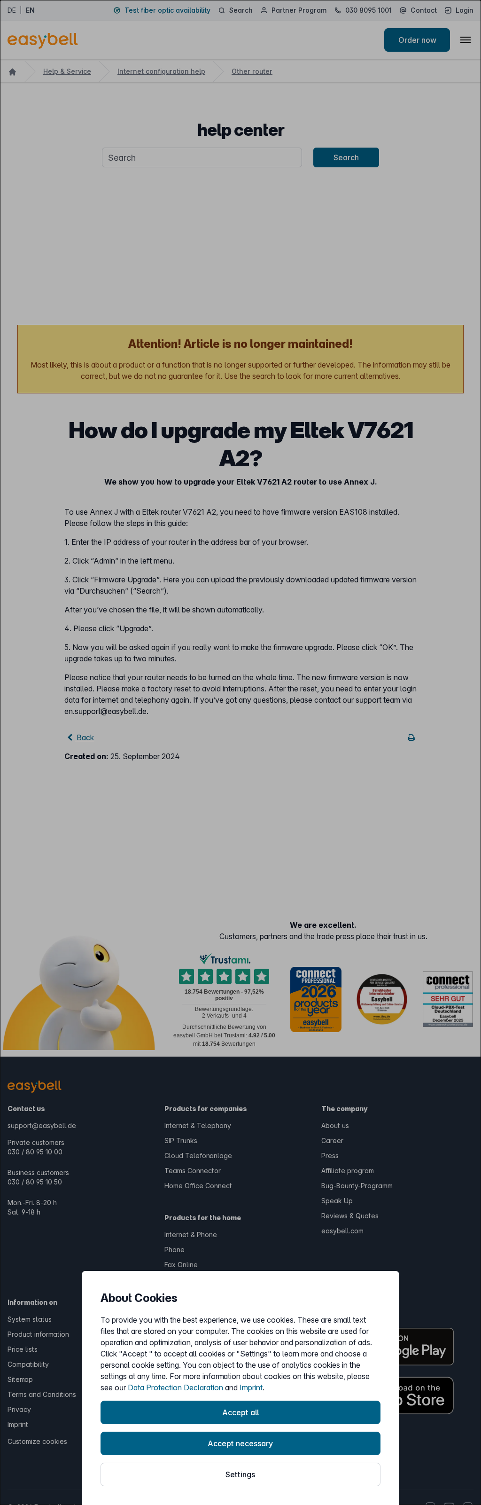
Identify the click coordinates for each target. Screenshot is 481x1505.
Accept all (240, 1412)
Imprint (251, 1387)
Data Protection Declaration (175, 1387)
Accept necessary (240, 1443)
